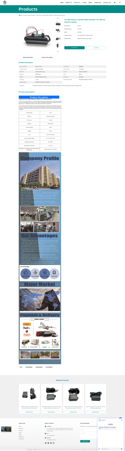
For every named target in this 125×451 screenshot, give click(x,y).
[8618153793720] (54, 443)
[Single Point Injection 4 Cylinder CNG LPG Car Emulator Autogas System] (95, 394)
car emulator (49, 367)
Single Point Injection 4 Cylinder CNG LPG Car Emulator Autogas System (95, 407)
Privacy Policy (29, 449)
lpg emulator (39, 367)
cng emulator (29, 367)
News (20, 434)
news (90, 2)
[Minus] (122, 420)
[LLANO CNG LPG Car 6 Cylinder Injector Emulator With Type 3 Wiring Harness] (29, 394)
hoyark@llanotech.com (52, 439)
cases (84, 2)
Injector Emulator (31, 15)
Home (61, 2)
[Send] (122, 448)
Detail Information (28, 57)
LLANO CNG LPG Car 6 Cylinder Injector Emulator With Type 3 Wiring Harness (29, 407)
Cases (20, 432)
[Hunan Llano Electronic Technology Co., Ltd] (4, 3)
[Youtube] (51, 443)
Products (25, 15)
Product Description (47, 57)
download (97, 2)
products (77, 2)
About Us (21, 428)
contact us (107, 2)
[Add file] (99, 448)
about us (69, 2)
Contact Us (21, 438)
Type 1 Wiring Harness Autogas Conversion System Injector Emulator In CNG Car (74, 407)
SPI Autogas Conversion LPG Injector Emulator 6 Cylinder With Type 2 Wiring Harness (51, 407)
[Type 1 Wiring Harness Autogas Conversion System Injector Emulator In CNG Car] (73, 394)
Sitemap (35, 449)
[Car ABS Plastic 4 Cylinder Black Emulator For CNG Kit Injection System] (36, 34)
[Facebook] (48, 443)
